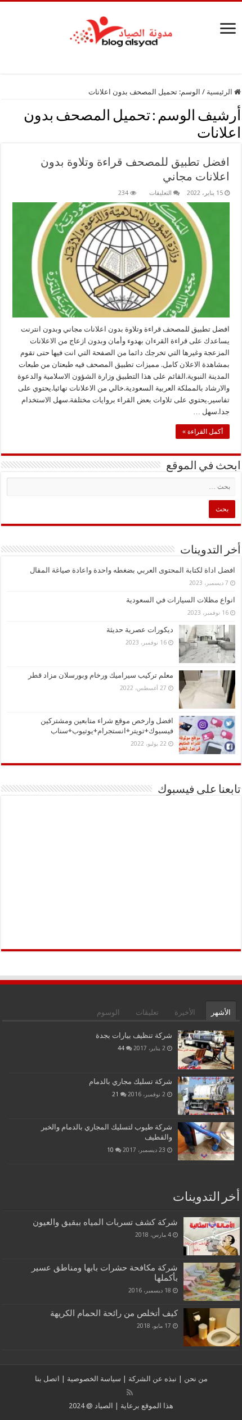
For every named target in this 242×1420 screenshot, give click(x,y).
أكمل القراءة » (202, 431)
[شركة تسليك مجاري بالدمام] (206, 1096)
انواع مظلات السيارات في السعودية (180, 600)
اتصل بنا (47, 1378)
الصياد (103, 1405)
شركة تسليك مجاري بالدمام (130, 1081)
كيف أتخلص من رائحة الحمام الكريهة (114, 1313)
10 (110, 1149)
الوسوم (108, 1012)
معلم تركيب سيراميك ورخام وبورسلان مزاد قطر (100, 675)
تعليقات (147, 1012)
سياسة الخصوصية (93, 1378)
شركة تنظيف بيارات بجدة (134, 1035)
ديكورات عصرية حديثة (139, 629)
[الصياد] (121, 29)
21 (115, 1094)
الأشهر (221, 1012)
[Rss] (130, 1392)
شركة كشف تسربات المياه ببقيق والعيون (105, 1222)
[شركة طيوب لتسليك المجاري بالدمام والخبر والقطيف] (206, 1141)
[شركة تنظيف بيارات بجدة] (206, 1050)
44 (121, 1048)
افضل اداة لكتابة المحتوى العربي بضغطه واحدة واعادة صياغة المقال (132, 570)
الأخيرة (184, 1012)
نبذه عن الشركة (152, 1378)
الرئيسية (220, 92)
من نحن (195, 1378)
